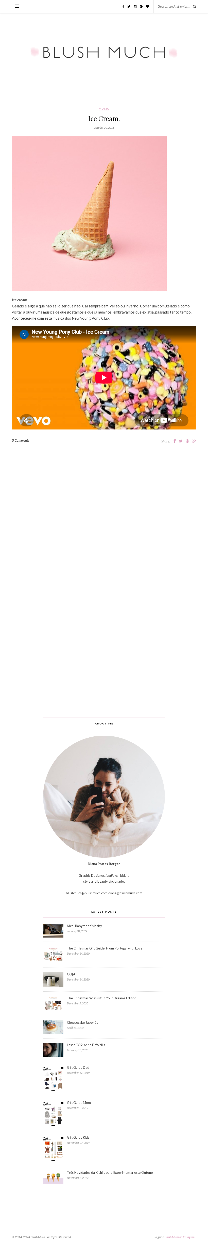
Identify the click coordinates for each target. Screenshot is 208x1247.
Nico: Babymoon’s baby (84, 926)
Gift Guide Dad (78, 1067)
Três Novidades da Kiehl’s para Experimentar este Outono (110, 1172)
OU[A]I (72, 974)
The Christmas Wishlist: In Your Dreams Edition (101, 998)
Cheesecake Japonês (82, 1022)
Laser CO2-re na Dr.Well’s (86, 1045)
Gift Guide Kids (78, 1137)
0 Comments (20, 440)
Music (104, 108)
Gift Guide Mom (79, 1103)
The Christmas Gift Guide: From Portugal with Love (104, 948)
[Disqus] (104, 509)
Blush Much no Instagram (180, 1237)
